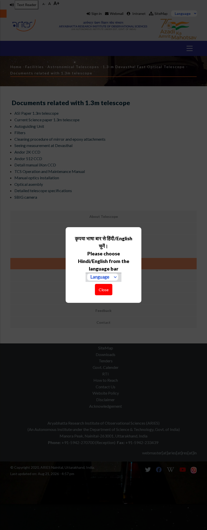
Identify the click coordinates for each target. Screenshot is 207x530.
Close (104, 289)
